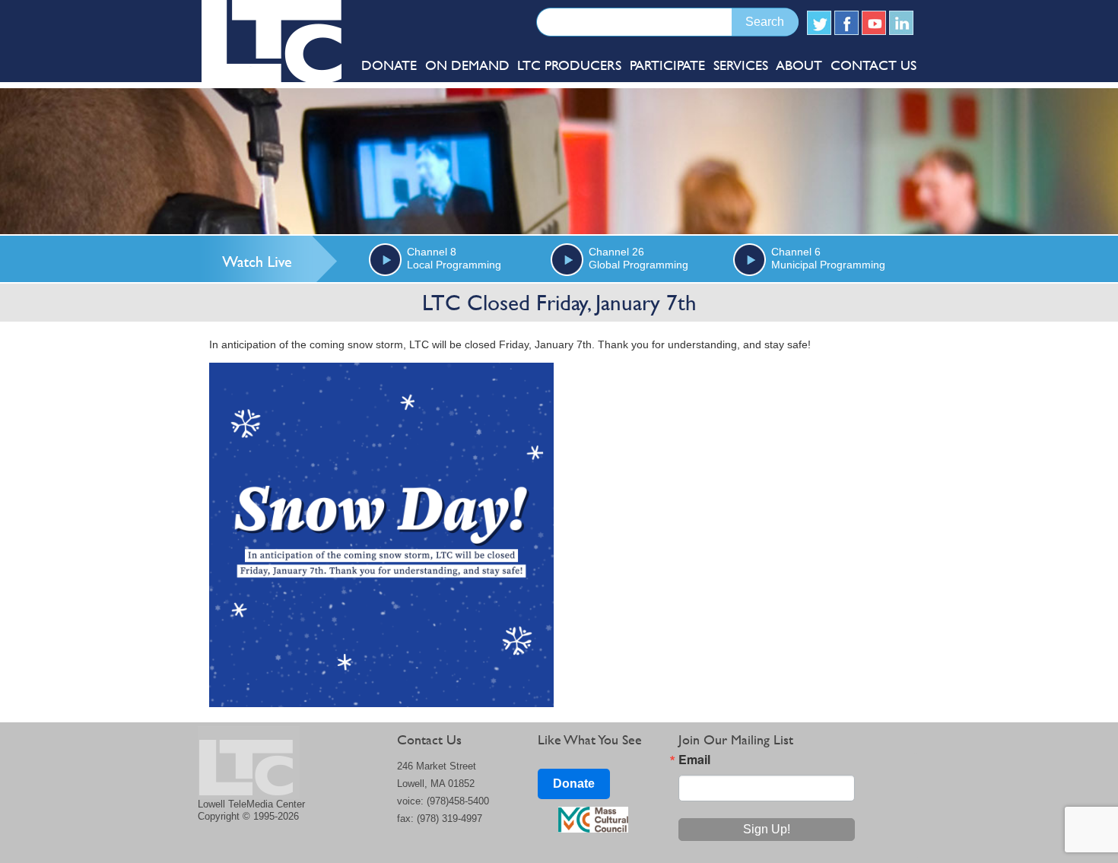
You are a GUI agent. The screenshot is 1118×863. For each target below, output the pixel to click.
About (799, 65)
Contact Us (873, 65)
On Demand (467, 65)
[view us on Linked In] (901, 23)
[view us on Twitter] (819, 23)
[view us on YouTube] (874, 23)
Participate (667, 65)
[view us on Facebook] (846, 23)
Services (740, 65)
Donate (574, 783)
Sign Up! (766, 829)
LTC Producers (569, 65)
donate (389, 65)
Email (694, 760)
